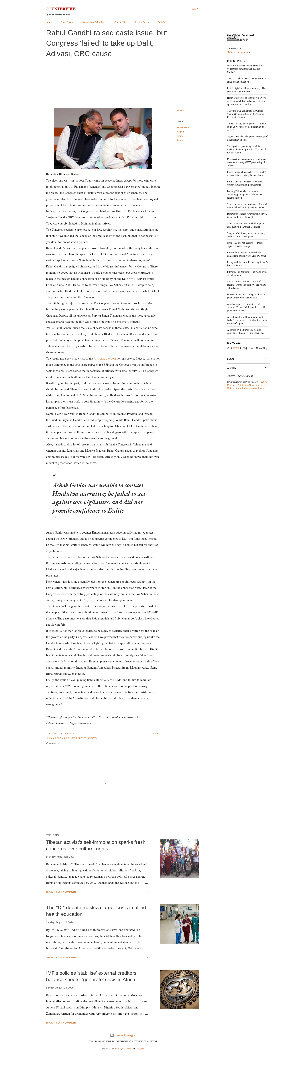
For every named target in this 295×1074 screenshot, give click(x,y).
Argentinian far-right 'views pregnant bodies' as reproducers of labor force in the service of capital (247, 320)
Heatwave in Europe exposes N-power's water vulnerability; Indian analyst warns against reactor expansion (246, 101)
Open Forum (67, 22)
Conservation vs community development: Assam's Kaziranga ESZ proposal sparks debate (247, 162)
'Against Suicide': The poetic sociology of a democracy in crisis (247, 138)
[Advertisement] (123, 83)
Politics (180, 136)
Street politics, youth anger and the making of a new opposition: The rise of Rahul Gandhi (246, 149)
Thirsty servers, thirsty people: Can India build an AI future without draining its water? (246, 127)
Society (180, 140)
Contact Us (120, 22)
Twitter (118, 1048)
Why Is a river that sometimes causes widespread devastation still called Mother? (245, 69)
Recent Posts (142, 22)
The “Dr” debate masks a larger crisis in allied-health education (246, 80)
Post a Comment (66, 891)
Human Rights (183, 127)
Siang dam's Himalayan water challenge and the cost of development (246, 234)
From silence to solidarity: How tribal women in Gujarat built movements (245, 183)
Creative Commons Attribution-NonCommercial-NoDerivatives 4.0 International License (247, 385)
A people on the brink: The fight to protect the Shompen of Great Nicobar (245, 331)
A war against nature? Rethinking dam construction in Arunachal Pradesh (245, 225)
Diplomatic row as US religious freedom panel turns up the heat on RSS (246, 296)
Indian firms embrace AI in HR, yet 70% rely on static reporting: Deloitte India (246, 173)
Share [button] (180, 110)
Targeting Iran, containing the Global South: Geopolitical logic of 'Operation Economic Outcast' (246, 114)
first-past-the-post (105, 358)
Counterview (60, 9)
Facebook (126, 1048)
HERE (236, 348)
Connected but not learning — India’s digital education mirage (245, 244)
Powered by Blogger (125, 1035)
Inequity (180, 131)
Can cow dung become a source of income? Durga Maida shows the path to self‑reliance (246, 284)
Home (48, 22)
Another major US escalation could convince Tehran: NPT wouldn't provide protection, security (246, 307)
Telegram (139, 1048)
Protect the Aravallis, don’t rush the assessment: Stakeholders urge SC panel (246, 254)
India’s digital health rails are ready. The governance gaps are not (246, 89)
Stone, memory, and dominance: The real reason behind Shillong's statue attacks (247, 205)
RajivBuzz (162, 22)
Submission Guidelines (93, 22)
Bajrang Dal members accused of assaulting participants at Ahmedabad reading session (245, 194)
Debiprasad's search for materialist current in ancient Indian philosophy (247, 215)
